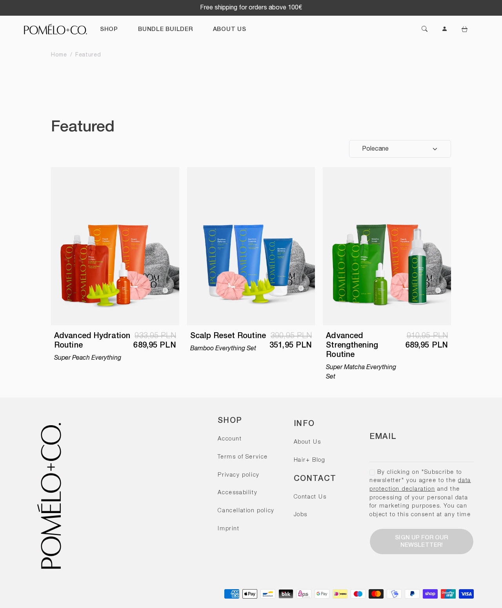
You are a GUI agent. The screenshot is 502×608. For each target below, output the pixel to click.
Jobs (300, 514)
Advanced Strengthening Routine (352, 346)
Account (230, 439)
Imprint (228, 529)
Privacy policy (238, 475)
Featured (88, 55)
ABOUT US (229, 29)
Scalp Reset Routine (228, 336)
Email (383, 437)
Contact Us (310, 497)
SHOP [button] (109, 29)
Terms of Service (243, 457)
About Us (307, 442)
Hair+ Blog (310, 460)
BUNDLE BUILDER (165, 29)
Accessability (237, 492)
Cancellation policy (246, 510)
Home (59, 55)
